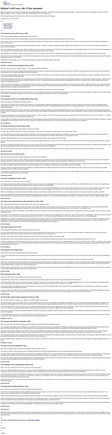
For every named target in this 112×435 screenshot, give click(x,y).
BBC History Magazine (34, 420)
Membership (7, 3)
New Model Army (74, 282)
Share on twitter (7, 25)
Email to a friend (8, 28)
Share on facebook (8, 23)
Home (5, 2)
